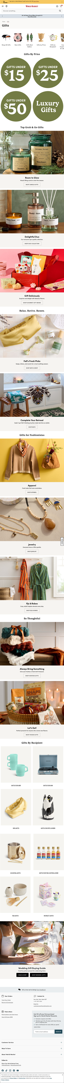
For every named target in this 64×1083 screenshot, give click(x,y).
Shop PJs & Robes (32, 610)
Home (3, 21)
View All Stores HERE (7, 1017)
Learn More (37, 1027)
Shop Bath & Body (32, 368)
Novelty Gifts (49, 915)
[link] (61, 6)
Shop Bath (31, 427)
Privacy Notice (13, 1078)
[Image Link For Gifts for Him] (48, 764)
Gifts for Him (48, 785)
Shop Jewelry (32, 551)
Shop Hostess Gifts (32, 676)
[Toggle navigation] (2, 6)
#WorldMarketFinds (15, 1065)
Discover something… (9, 11)
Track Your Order (6, 1000)
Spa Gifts (16, 828)
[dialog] (32, 1078)
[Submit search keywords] (60, 11)
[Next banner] (62, 2)
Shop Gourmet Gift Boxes (32, 302)
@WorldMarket (6, 1065)
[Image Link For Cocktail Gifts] (15, 852)
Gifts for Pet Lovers (48, 828)
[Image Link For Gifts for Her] (16, 764)
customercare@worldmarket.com (43, 1006)
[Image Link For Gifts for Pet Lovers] (48, 807)
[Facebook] (3, 1070)
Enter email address (42, 1032)
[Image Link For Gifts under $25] (48, 73)
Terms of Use (22, 1078)
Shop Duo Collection (32, 243)
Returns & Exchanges (7, 1002)
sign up (58, 1031)
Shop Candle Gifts (32, 184)
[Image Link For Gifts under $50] (16, 106)
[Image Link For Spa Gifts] (16, 807)
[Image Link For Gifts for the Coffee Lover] (48, 852)
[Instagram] (10, 1070)
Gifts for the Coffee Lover (48, 873)
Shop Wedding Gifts (39, 975)
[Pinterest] (14, 1070)
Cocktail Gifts (15, 873)
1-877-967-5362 (38, 1001)
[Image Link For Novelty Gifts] (48, 894)
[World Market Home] (32, 6)
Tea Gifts (15, 915)
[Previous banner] (2, 2)
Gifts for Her (16, 785)
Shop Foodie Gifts (32, 735)
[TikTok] (6, 1070)
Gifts (8, 21)
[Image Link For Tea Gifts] (15, 894)
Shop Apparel (32, 492)
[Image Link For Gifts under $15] (16, 73)
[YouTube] (18, 1070)
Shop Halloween (32, 16)
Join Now (34, 1)
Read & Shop (22, 975)
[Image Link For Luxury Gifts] (48, 106)
